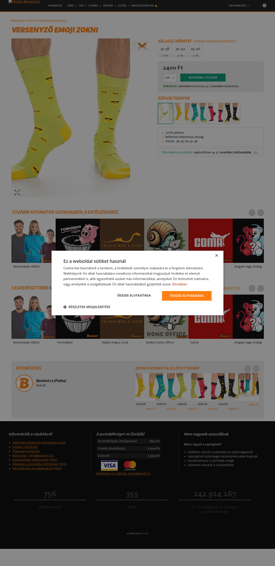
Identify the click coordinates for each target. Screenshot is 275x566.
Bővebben (179, 284)
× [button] (216, 255)
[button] (86, 307)
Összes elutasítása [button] (134, 296)
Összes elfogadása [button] (186, 296)
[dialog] (137, 283)
